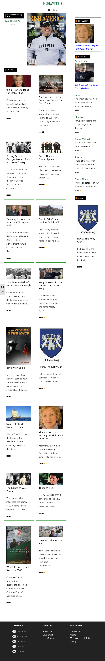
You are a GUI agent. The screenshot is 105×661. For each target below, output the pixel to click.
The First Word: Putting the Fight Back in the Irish (51, 436)
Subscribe (47, 631)
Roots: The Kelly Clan (50, 367)
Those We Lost (47, 488)
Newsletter (48, 638)
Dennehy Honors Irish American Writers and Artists (18, 222)
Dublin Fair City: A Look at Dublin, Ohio (50, 221)
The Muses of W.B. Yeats (16, 489)
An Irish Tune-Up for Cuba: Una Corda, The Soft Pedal (51, 100)
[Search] (98, 15)
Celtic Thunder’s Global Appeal (47, 158)
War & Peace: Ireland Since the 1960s (17, 568)
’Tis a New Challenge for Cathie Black (17, 91)
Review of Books (15, 368)
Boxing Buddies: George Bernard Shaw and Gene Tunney (18, 159)
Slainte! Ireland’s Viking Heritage (15, 425)
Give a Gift (48, 634)
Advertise (75, 631)
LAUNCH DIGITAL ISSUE (12, 22)
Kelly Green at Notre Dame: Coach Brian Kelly (50, 286)
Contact (74, 634)
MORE (9, 118)
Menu (54, 10)
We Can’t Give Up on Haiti (50, 542)
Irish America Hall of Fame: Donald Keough (18, 284)
